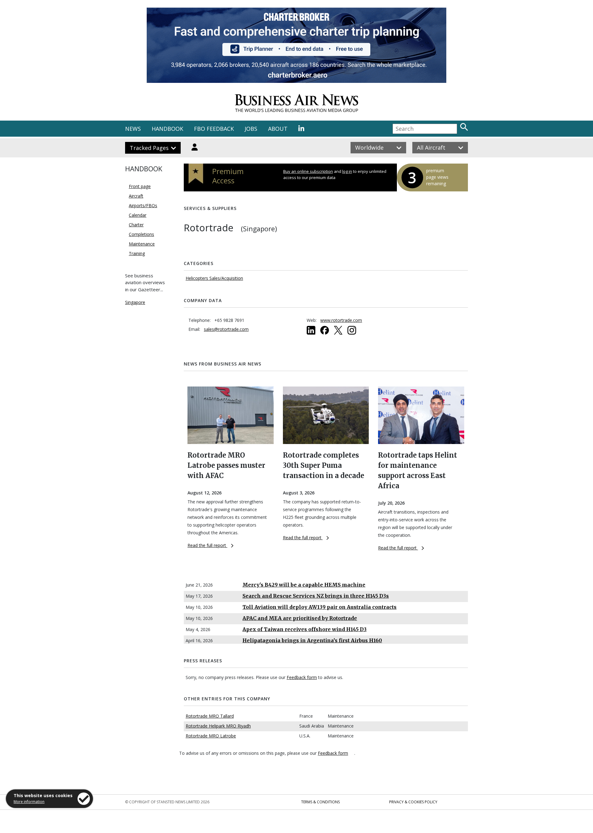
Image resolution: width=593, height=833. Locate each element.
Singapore (135, 302)
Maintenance (142, 244)
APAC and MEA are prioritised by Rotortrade (299, 618)
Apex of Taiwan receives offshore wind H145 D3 (304, 629)
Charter (136, 225)
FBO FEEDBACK (214, 128)
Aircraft (136, 196)
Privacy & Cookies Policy (413, 802)
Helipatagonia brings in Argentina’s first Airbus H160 (312, 640)
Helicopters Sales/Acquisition (214, 278)
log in (347, 171)
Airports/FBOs (143, 205)
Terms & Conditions (320, 802)
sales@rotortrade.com (226, 329)
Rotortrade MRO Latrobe (211, 736)
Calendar (137, 215)
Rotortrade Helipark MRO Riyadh (218, 726)
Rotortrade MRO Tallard (210, 716)
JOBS (251, 128)
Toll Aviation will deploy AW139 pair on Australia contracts (319, 607)
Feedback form (302, 677)
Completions (141, 234)
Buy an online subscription (308, 171)
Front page (140, 186)
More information (29, 801)
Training (137, 253)
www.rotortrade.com (341, 320)
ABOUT (278, 128)
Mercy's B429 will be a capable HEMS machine (303, 585)
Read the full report (207, 545)
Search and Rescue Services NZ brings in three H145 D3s (315, 596)
